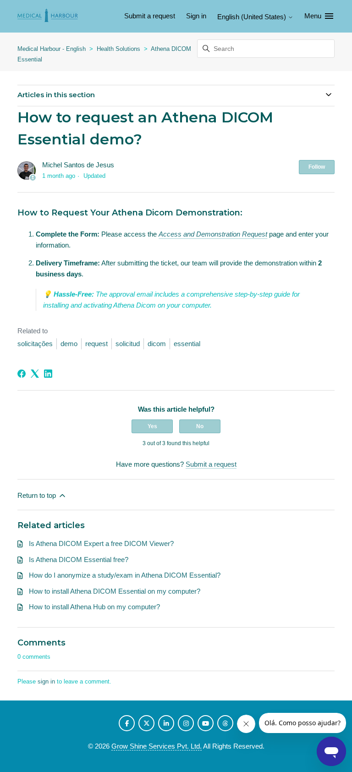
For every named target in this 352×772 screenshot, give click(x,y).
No (200, 426)
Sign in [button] (196, 16)
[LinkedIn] (48, 373)
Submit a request (149, 16)
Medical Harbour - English (51, 48)
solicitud (128, 343)
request (96, 343)
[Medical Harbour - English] (47, 16)
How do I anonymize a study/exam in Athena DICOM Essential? (124, 575)
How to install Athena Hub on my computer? (94, 607)
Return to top (37, 495)
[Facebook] (21, 373)
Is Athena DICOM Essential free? (78, 559)
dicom (157, 343)
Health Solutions (118, 48)
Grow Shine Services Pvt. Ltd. (156, 746)
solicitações (35, 343)
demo (68, 343)
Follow (316, 167)
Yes (152, 426)
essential (187, 343)
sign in (46, 681)
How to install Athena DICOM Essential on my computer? (114, 591)
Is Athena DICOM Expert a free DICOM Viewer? (101, 543)
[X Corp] (35, 373)
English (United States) (252, 17)
